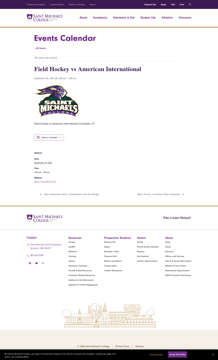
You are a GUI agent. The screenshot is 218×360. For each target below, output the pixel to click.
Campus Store (110, 266)
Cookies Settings (156, 354)
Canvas (72, 242)
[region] (109, 354)
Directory (169, 251)
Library (72, 261)
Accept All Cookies (177, 354)
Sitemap (139, 346)
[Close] (213, 354)
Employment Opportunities (177, 270)
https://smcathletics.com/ (45, 182)
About (83, 17)
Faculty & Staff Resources (80, 270)
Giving (140, 242)
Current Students (57, 4)
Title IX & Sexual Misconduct (178, 261)
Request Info (150, 4)
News (167, 242)
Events (168, 247)
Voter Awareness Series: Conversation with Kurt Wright (71, 194)
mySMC (72, 247)
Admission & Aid (124, 17)
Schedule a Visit (111, 251)
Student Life (148, 17)
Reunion (140, 251)
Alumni (93, 4)
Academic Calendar (78, 266)
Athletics (167, 17)
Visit (173, 4)
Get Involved (143, 256)
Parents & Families (77, 4)
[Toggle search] (190, 4)
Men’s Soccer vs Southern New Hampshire (159, 194)
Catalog (72, 256)
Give (182, 4)
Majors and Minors (113, 261)
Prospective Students (36, 4)
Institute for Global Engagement (83, 285)
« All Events (40, 48)
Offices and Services (174, 256)
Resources (75, 238)
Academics (100, 17)
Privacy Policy (122, 346)
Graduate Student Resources (82, 275)
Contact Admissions (113, 270)
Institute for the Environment (81, 280)
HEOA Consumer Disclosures (178, 275)
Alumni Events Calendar (148, 247)
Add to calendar (49, 137)
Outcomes (185, 17)
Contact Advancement (147, 261)
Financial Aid (110, 256)
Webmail (73, 251)
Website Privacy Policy (175, 266)
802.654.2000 (36, 255)
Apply (163, 4)
